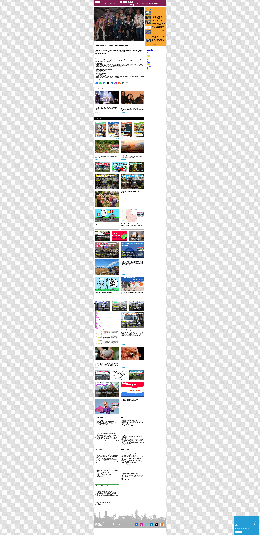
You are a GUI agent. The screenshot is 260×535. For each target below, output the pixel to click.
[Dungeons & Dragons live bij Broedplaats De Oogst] (107, 199)
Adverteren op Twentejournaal (119, 524)
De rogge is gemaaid (125, 155)
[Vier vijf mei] (132, 389)
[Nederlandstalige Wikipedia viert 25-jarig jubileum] (107, 353)
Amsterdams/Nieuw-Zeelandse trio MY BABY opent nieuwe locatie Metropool (131, 106)
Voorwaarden (115, 525)
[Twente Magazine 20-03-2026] (126, 129)
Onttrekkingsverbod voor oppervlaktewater (131, 223)
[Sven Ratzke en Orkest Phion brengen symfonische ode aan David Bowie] (107, 406)
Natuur (142, 3)
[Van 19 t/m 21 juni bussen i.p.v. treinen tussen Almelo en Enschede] (132, 320)
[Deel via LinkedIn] (112, 83)
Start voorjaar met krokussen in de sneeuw (104, 502)
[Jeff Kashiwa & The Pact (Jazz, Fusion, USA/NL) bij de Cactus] (136, 306)
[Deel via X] (108, 83)
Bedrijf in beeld (149, 3)
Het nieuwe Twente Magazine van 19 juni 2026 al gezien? (107, 437)
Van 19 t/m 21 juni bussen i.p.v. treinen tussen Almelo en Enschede (158, 40)
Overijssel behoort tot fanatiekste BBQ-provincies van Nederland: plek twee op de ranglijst (106, 424)
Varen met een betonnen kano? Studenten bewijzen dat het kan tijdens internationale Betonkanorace (133, 462)
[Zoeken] (99, 2)
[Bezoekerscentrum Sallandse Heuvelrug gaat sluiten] (119, 236)
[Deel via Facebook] (96, 83)
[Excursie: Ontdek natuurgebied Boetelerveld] (107, 267)
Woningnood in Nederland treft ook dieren (105, 155)
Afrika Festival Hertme (126, 424)
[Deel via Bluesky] (104, 83)
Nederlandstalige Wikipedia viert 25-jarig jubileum (107, 361)
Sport (115, 3)
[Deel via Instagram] (115, 83)
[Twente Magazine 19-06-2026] (113, 129)
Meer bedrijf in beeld (155, 44)
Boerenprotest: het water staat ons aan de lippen (105, 421)
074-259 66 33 (99, 524)
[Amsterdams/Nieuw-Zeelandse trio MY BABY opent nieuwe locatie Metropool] (132, 97)
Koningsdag (124, 438)
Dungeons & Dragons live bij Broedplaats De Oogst (105, 425)
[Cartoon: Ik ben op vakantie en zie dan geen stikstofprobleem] (107, 215)
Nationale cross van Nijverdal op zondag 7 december (106, 469)
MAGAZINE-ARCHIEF (119, 138)
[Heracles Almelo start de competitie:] (102, 167)
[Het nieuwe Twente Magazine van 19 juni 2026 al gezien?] (132, 284)
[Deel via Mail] (127, 83)
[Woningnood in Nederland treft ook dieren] (107, 146)
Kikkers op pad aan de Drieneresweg (103, 498)
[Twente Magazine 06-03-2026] (139, 129)
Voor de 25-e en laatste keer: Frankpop (104, 105)
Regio (111, 3)
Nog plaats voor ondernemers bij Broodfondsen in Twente (132, 472)
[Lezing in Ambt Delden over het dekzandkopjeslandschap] (119, 306)
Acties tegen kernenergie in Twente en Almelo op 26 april (132, 439)
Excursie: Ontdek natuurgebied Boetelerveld (131, 259)
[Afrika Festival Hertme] (136, 236)
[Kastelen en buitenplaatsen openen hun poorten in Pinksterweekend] (136, 375)
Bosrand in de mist (99, 500)
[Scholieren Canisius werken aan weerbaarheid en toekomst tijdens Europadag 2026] (107, 389)
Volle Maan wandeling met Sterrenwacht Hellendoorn (106, 435)
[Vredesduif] (119, 375)
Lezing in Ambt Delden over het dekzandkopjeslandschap (132, 426)
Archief (97, 442)
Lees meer (97, 112)
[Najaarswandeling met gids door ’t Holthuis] (136, 167)
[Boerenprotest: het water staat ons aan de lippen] (119, 167)
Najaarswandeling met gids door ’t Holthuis (130, 420)
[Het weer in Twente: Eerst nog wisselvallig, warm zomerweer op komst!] (107, 337)
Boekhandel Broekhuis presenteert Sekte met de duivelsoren (133, 475)
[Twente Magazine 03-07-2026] (100, 129)
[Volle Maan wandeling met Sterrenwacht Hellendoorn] (132, 250)
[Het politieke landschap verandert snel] (107, 284)
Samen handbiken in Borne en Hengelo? (104, 474)
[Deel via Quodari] (123, 83)
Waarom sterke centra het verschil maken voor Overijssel (106, 422)
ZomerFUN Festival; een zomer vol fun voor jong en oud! (158, 32)
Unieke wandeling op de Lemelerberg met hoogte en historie (107, 501)
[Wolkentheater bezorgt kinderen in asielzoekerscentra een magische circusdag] (102, 236)
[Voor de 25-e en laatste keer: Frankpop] (107, 97)
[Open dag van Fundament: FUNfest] (148, 13)
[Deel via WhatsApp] (100, 83)
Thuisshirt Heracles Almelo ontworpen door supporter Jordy (107, 455)
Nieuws (106, 3)
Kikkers (97, 497)
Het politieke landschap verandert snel (104, 292)
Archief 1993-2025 (99, 443)
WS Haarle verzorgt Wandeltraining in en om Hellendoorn (107, 464)
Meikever (123, 361)
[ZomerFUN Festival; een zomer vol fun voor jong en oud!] (148, 32)
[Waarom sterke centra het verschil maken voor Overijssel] (107, 181)
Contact (156, 3)
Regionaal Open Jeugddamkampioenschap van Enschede (107, 461)
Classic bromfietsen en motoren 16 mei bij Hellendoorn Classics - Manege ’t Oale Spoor (132, 441)
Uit (118, 3)
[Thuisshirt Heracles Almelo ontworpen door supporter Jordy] (102, 306)
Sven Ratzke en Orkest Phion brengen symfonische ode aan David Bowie (129, 400)
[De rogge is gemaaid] (132, 146)
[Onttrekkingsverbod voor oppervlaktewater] (132, 215)
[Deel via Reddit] (119, 83)
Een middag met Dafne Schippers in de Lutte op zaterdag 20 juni (158, 36)
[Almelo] (130, 3)
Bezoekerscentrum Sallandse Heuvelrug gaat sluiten (106, 432)
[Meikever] (132, 353)
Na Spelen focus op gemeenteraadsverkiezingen (105, 458)
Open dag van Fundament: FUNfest (158, 12)
